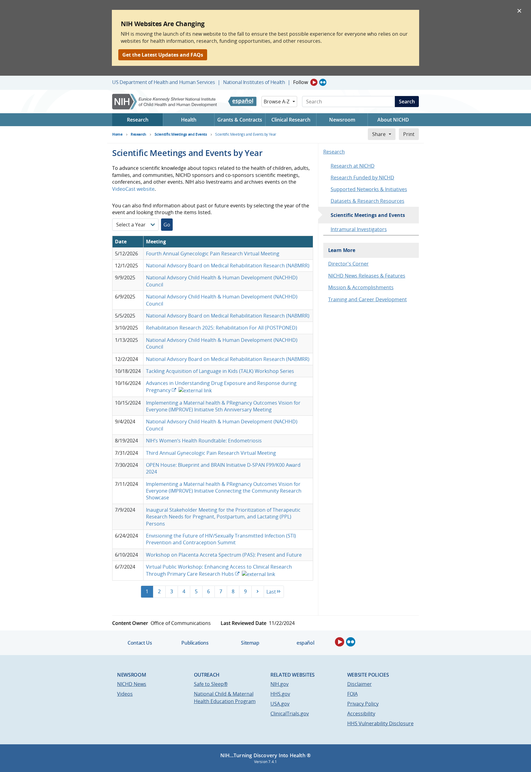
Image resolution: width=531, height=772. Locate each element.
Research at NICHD (353, 165)
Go (166, 224)
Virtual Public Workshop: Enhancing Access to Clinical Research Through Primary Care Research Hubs (219, 570)
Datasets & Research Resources (367, 201)
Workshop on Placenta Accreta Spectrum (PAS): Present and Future (224, 554)
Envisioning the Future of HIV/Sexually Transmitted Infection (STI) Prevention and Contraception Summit (221, 539)
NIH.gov (279, 684)
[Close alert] (519, 10)
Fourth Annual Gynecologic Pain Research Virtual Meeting (212, 253)
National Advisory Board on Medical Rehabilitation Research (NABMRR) (227, 265)
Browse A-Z (276, 101)
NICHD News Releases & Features (366, 275)
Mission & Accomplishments (361, 287)
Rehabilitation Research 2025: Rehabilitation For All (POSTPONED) (221, 327)
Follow (300, 82)
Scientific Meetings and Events (368, 215)
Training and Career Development (367, 299)
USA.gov (279, 703)
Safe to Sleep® (211, 684)
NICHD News (131, 684)
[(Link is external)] (194, 390)
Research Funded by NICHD (362, 177)
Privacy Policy (363, 703)
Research (334, 151)
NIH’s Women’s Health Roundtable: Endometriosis (204, 440)
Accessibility (361, 713)
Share (379, 134)
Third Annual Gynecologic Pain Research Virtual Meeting (211, 453)
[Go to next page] (257, 592)
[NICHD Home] (165, 102)
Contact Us (140, 642)
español (305, 642)
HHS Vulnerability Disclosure (380, 723)
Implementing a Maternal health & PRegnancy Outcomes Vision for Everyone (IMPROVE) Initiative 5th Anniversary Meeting (223, 406)
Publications (194, 642)
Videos (125, 693)
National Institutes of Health (254, 82)
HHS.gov (280, 693)
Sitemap (250, 642)
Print (409, 134)
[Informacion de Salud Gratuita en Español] (242, 101)
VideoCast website (133, 189)
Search (407, 101)
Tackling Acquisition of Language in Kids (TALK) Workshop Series (220, 371)
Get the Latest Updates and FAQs (162, 54)
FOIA (352, 693)
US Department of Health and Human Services (163, 82)
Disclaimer (359, 684)
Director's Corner (348, 263)
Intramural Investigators (359, 229)
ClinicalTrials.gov (289, 713)
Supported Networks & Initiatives (369, 189)
